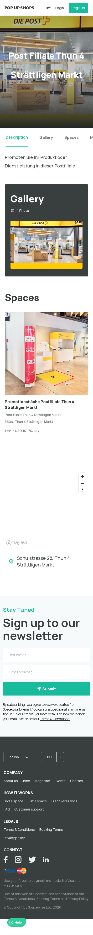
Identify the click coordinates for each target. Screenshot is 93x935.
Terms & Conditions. (55, 719)
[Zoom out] (82, 483)
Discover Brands (64, 801)
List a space (37, 801)
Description (17, 137)
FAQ (7, 809)
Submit (48, 688)
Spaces (71, 137)
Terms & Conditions (19, 829)
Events (60, 781)
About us (11, 781)
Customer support (29, 809)
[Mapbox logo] (16, 542)
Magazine (42, 781)
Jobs (26, 781)
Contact (76, 781)
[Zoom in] (82, 476)
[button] (48, 7)
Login (59, 7)
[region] (46, 509)
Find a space (13, 801)
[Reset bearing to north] (82, 490)
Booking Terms (51, 829)
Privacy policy (14, 838)
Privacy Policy (77, 898)
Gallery (46, 137)
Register (78, 7)
